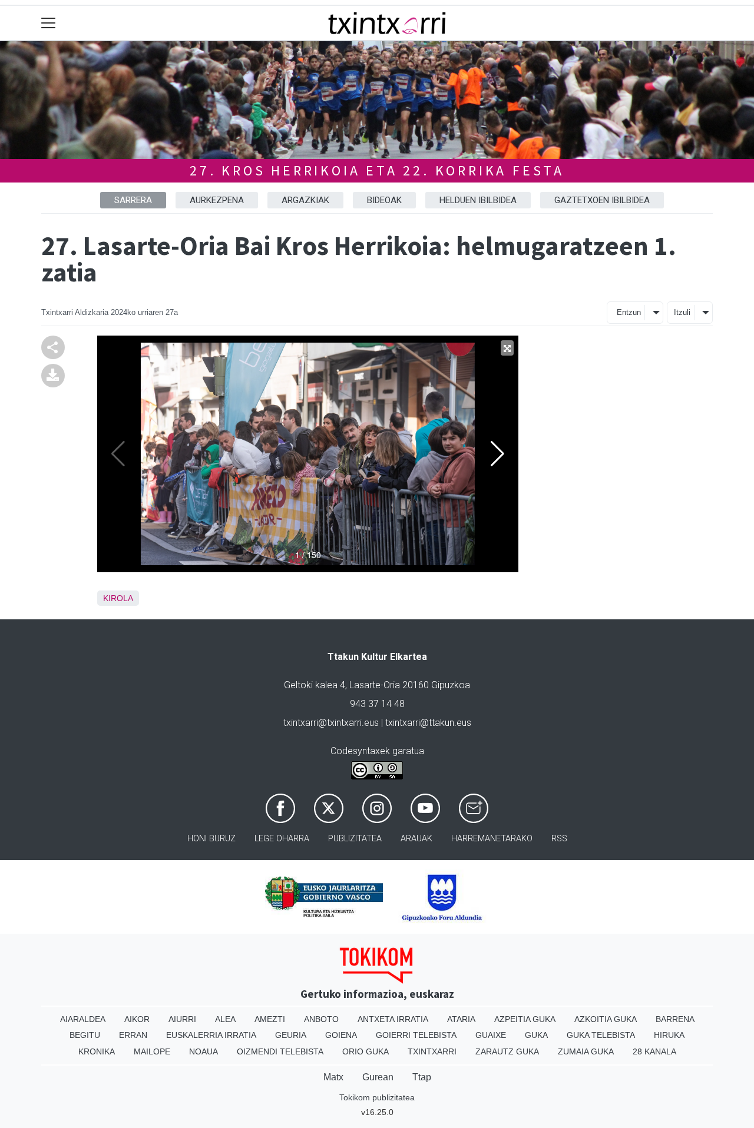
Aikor (137, 1019)
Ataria (461, 1019)
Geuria (290, 1035)
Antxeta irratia (393, 1019)
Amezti (269, 1019)
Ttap (421, 1077)
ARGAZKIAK (305, 200)
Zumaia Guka (586, 1051)
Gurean (377, 1077)
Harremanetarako (492, 839)
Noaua (203, 1051)
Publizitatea (355, 839)
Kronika (96, 1051)
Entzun (629, 312)
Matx (333, 1077)
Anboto (321, 1019)
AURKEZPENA (217, 200)
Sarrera (133, 200)
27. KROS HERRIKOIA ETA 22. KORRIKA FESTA (377, 170)
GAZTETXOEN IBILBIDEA (602, 200)
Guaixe (490, 1035)
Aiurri (182, 1019)
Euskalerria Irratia (211, 1035)
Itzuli (682, 312)
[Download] (53, 374)
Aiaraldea (82, 1019)
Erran (133, 1035)
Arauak (416, 839)
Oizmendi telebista (280, 1051)
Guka (536, 1035)
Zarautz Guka (507, 1051)
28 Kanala (654, 1051)
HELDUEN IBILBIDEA (478, 200)
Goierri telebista (416, 1035)
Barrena (675, 1019)
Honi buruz (211, 839)
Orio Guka (365, 1051)
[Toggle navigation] (48, 23)
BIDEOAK (384, 200)
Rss (559, 839)
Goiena (341, 1035)
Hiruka (669, 1035)
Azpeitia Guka (524, 1019)
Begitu (85, 1035)
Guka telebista (601, 1035)
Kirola (118, 598)
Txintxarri (432, 1051)
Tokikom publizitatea (377, 1097)
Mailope (152, 1051)
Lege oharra (281, 839)
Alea (225, 1019)
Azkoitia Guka (605, 1019)
